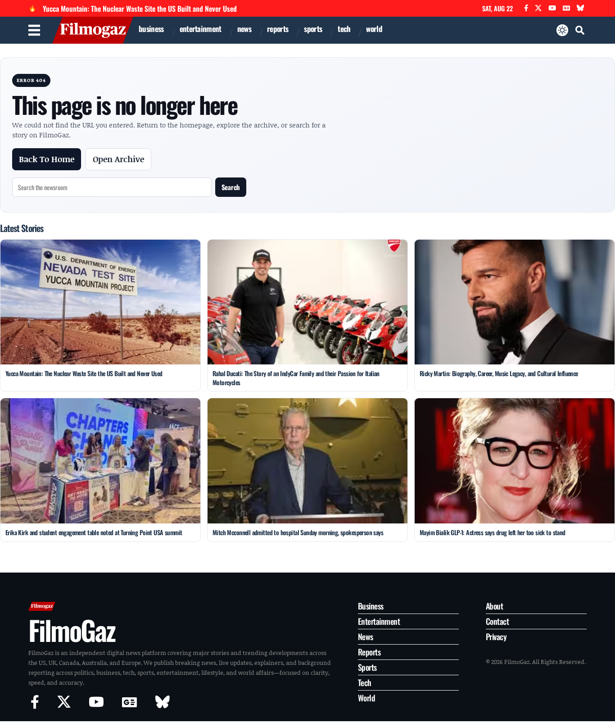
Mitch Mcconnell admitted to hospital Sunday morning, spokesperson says (298, 532)
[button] (579, 30)
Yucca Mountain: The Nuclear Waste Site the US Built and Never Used (140, 8)
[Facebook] (526, 8)
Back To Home (46, 159)
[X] (538, 8)
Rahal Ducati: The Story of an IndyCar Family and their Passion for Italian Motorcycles (296, 377)
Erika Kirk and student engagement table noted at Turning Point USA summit (93, 532)
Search (231, 187)
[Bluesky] (580, 8)
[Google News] (566, 8)
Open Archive (118, 159)
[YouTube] (552, 8)
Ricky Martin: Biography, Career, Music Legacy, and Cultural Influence (499, 373)
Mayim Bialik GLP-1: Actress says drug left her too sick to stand (492, 532)
